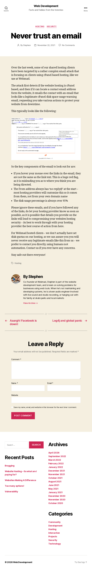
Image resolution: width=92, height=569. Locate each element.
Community (54, 522)
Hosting (39, 26)
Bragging (9, 465)
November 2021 (56, 474)
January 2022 (55, 467)
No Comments (68, 45)
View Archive (30, 303)
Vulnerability (11, 491)
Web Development (46, 6)
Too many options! (14, 486)
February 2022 (56, 463)
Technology (54, 543)
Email (50, 383)
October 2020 (55, 503)
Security (52, 26)
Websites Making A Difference (20, 480)
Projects (52, 536)
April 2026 (53, 452)
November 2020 (56, 499)
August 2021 (54, 481)
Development (55, 525)
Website (14, 395)
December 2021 (56, 470)
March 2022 (54, 460)
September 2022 (57, 456)
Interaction (54, 533)
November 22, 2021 (46, 45)
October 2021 (55, 478)
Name (14, 383)
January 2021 (55, 492)
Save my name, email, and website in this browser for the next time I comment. (45, 407)
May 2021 (53, 488)
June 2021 (53, 485)
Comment (16, 359)
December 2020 (56, 496)
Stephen (27, 45)
